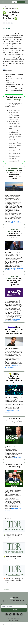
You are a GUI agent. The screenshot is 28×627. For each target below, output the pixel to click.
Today (4, 69)
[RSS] (21, 614)
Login (14, 2)
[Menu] (26, 2)
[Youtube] (10, 614)
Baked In (5, 6)
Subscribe (21, 2)
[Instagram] (17, 614)
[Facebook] (14, 614)
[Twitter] (6, 614)
